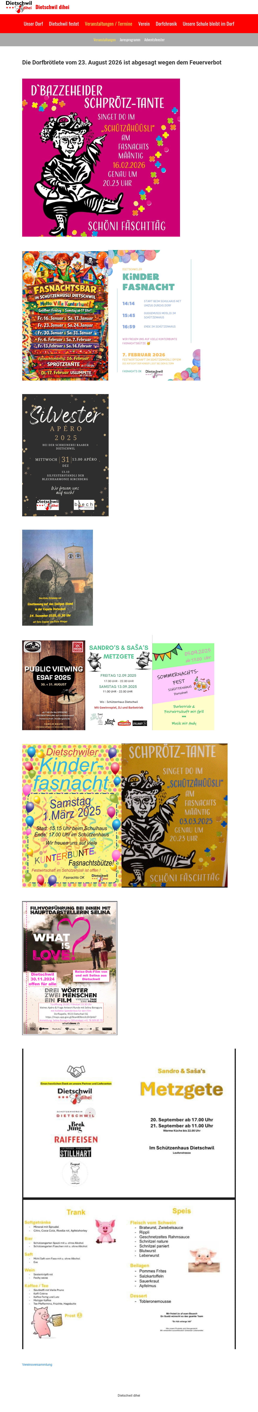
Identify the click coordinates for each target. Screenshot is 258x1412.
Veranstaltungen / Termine (108, 23)
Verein (144, 23)
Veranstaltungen (105, 39)
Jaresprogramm (130, 39)
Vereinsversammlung (37, 1365)
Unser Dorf (33, 23)
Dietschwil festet (64, 23)
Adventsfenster (154, 39)
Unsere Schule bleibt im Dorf (208, 23)
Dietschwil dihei (52, 7)
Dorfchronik (166, 23)
